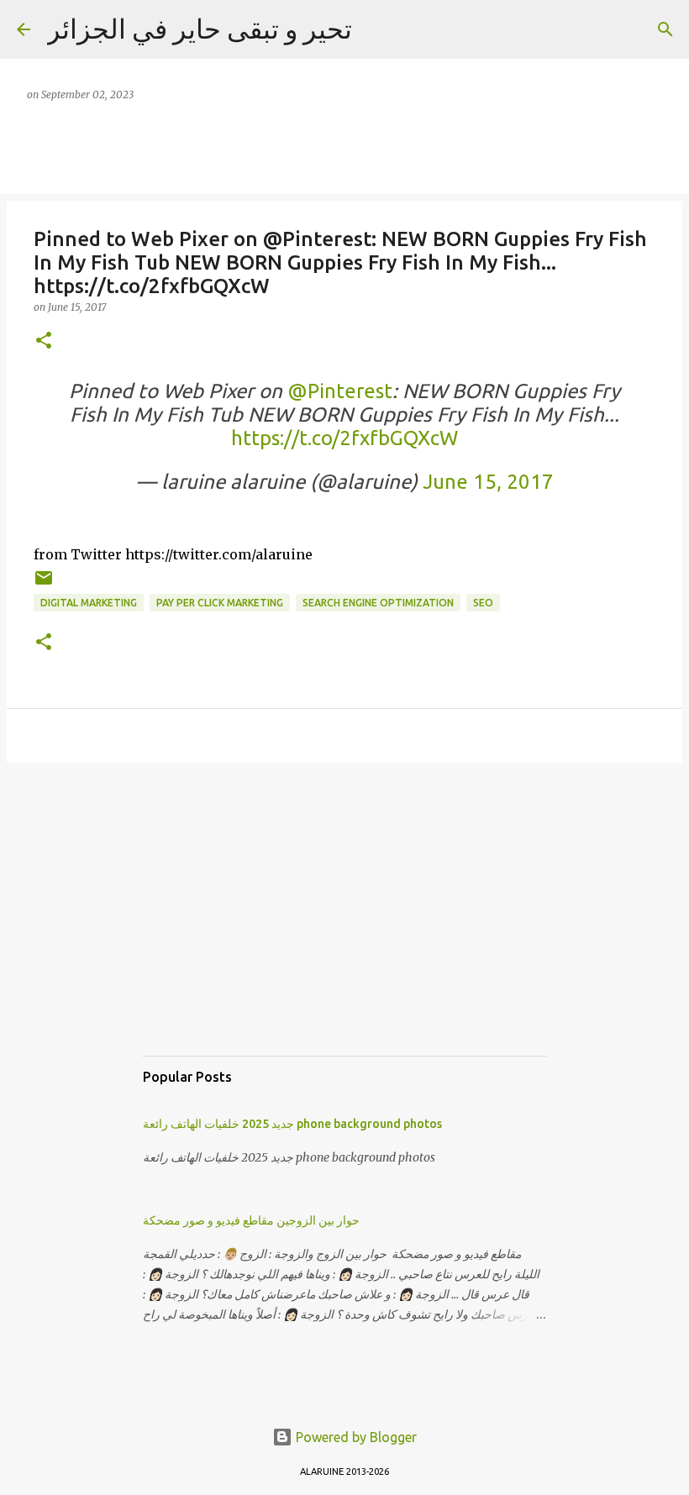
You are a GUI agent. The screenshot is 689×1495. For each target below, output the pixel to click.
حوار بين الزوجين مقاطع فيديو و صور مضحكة (251, 1220)
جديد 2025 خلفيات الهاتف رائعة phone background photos (292, 1123)
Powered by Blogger (354, 1437)
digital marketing (88, 602)
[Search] (665, 29)
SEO (483, 602)
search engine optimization (378, 602)
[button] (44, 341)
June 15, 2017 (488, 481)
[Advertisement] (344, 925)
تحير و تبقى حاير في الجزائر (199, 28)
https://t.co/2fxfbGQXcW (344, 438)
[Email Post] (44, 584)
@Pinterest (339, 391)
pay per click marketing (219, 602)
